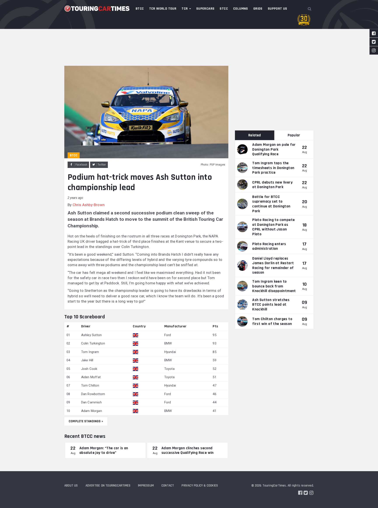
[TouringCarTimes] (97, 8)
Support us (277, 8)
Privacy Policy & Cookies (200, 485)
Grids (257, 8)
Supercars (205, 8)
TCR (185, 8)
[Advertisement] (189, 33)
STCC (224, 8)
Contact (167, 485)
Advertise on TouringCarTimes (108, 485)
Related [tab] (254, 135)
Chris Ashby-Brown (89, 205)
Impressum (146, 485)
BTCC (140, 8)
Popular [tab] (294, 135)
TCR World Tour (163, 8)
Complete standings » (86, 421)
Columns (240, 8)
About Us (71, 485)
